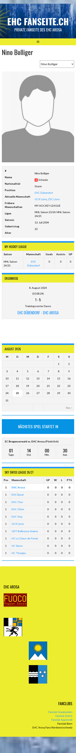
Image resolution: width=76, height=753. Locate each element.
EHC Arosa (18, 487)
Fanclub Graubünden (60, 711)
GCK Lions (41, 199)
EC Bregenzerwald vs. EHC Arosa (25, 441)
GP (48, 480)
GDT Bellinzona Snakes (25, 531)
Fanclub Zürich (64, 715)
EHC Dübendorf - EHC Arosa (38, 312)
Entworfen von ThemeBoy (15, 742)
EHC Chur (17, 502)
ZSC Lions (54, 199)
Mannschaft (19, 480)
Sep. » (69, 407)
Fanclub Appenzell (61, 719)
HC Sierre (17, 545)
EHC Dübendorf (44, 192)
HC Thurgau (19, 553)
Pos (6, 480)
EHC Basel (18, 494)
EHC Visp (17, 516)
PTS (69, 480)
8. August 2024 (38, 287)
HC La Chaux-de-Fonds (25, 538)
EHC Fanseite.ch (38, 21)
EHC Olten (18, 509)
